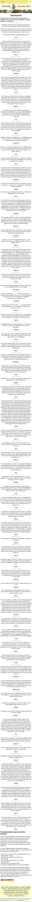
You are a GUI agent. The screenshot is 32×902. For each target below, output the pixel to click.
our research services (4, 900)
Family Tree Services (15, 887)
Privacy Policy (19, 892)
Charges (23, 887)
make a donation (20, 900)
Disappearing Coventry (9, 892)
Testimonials (27, 888)
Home (2, 1)
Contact (7, 887)
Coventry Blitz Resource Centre (15, 888)
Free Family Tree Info (9, 890)
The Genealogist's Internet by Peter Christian (12, 833)
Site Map (26, 892)
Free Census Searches (21, 890)
